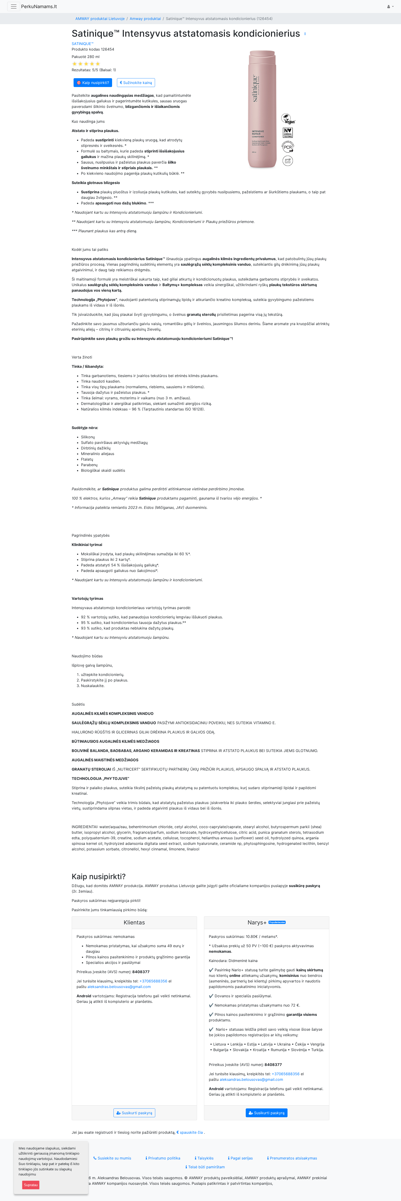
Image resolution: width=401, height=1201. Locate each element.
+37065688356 (153, 981)
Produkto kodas (86, 49)
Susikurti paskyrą (136, 1113)
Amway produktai (145, 18)
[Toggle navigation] (13, 6)
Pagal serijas (241, 1158)
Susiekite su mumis (114, 1158)
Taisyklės (204, 1158)
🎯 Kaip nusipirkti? (93, 82)
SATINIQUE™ (83, 43)
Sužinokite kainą (137, 82)
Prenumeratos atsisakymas (293, 1158)
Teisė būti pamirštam (206, 1167)
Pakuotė (79, 56)
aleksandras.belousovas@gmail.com (119, 986)
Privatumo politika (163, 1158)
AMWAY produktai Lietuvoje (100, 18)
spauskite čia (191, 1132)
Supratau (31, 1185)
